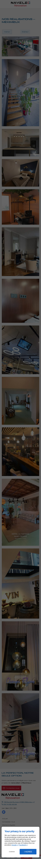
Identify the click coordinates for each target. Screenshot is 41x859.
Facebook (22, 845)
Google (14, 845)
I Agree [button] (28, 852)
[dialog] (20, 842)
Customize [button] (12, 851)
